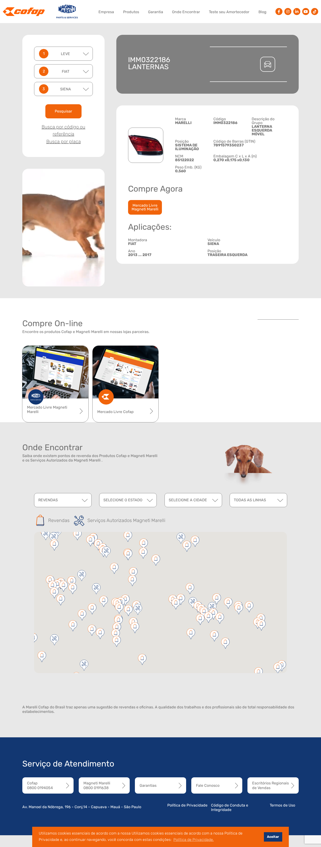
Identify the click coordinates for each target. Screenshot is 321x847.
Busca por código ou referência (63, 130)
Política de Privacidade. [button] (193, 839)
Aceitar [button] (273, 837)
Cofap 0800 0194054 (40, 785)
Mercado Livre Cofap (115, 411)
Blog (262, 12)
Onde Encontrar (186, 12)
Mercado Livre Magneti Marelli (145, 207)
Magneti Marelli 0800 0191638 (96, 785)
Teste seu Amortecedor (229, 12)
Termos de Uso (282, 805)
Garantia (155, 12)
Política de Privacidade (187, 805)
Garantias (148, 785)
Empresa (106, 12)
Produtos (131, 12)
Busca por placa (63, 141)
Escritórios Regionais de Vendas (270, 785)
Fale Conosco (207, 785)
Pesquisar (63, 111)
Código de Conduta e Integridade (229, 807)
